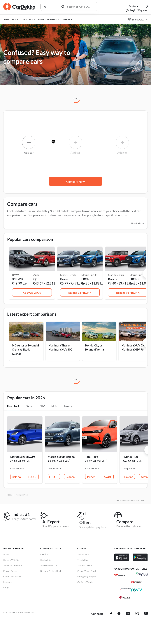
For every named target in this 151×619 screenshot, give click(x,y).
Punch (91, 476)
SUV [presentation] (42, 406)
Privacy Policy (10, 571)
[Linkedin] (146, 613)
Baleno (16, 476)
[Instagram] (137, 613)
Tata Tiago (91, 456)
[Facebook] (111, 613)
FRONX (33, 476)
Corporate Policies (12, 576)
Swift (107, 476)
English (132, 6)
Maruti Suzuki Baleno (61, 456)
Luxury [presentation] (68, 406)
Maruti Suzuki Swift (22, 456)
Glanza (70, 476)
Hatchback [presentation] (13, 406)
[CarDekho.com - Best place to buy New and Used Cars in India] (19, 7)
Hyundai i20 (130, 456)
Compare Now (75, 181)
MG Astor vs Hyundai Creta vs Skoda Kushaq (25, 349)
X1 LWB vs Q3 (32, 292)
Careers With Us (11, 560)
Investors (7, 582)
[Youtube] (128, 613)
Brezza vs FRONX (128, 292)
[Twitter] (118, 613)
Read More (137, 223)
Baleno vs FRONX (80, 292)
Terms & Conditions (12, 565)
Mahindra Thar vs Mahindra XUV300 (60, 347)
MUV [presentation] (54, 406)
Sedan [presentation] (29, 406)
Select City (138, 19)
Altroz (145, 476)
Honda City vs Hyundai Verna (94, 347)
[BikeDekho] (119, 575)
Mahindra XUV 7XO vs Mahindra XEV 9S (136, 347)
